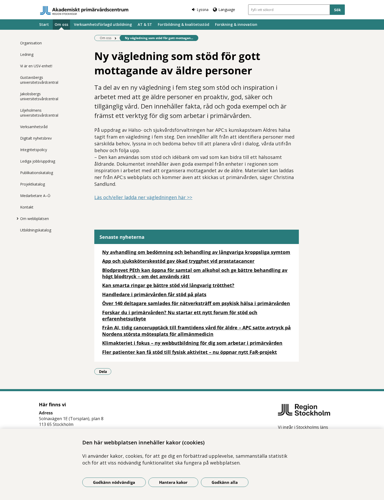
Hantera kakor (173, 482)
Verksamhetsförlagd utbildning (103, 24)
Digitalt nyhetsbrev (36, 138)
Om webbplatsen (34, 218)
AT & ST (145, 24)
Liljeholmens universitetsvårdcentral (39, 113)
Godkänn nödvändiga (114, 482)
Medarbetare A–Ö (35, 195)
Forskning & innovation (236, 24)
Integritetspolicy (33, 149)
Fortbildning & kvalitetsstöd (183, 24)
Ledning (26, 54)
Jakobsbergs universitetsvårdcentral (39, 96)
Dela (105, 371)
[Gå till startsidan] (84, 10)
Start (44, 24)
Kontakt (26, 207)
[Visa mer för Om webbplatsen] (16, 218)
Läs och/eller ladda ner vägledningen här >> (143, 197)
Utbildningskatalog (35, 230)
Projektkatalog (32, 184)
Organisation (31, 42)
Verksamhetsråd (34, 126)
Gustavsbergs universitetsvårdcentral (39, 80)
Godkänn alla (225, 482)
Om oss (61, 24)
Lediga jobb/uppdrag (37, 161)
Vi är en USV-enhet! (36, 65)
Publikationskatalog (36, 172)
